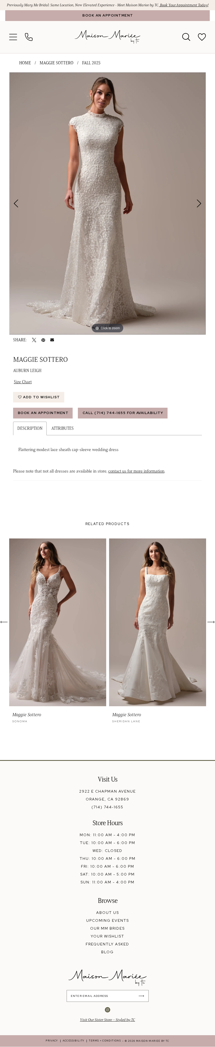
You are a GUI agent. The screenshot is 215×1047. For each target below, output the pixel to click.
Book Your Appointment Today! (183, 5)
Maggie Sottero (56, 62)
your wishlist (107, 936)
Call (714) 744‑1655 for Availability (123, 413)
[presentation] (57, 622)
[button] (13, 37)
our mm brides (107, 928)
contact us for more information (136, 471)
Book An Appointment (43, 413)
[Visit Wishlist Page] (202, 37)
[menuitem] (107, 15)
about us (107, 912)
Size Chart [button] (23, 381)
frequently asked (107, 944)
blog (107, 952)
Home (25, 62)
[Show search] (186, 37)
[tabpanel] (107, 203)
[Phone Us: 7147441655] (29, 37)
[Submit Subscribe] (142, 996)
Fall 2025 (91, 62)
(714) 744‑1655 (107, 807)
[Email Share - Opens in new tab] (52, 340)
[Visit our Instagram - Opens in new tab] (107, 1009)
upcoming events (107, 920)
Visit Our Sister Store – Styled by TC (107, 1020)
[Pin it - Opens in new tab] (43, 340)
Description (29, 428)
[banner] (107, 37)
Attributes (62, 428)
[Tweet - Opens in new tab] (34, 340)
